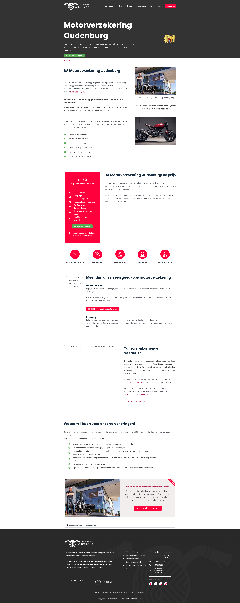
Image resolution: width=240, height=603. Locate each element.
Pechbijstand (120, 262)
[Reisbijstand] (97, 254)
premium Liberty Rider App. (138, 394)
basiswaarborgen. (77, 92)
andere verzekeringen (133, 382)
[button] (120, 525)
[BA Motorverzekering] (75, 254)
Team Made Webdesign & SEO (131, 599)
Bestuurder (143, 262)
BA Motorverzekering (75, 262)
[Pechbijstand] (120, 254)
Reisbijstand (97, 262)
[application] (115, 6)
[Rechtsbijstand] (165, 254)
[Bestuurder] (142, 254)
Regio (70, 60)
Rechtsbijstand (165, 262)
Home (66, 60)
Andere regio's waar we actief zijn (82, 525)
